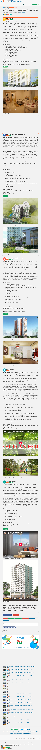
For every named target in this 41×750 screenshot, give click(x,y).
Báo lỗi (16, 7)
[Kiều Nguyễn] (3, 7)
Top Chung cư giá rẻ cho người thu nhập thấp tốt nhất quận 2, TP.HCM (19, 693)
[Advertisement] (20, 124)
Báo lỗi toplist (15, 615)
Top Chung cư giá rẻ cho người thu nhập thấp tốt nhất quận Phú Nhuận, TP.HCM (21, 666)
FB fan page (23, 738)
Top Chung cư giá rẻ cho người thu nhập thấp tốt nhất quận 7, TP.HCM (19, 690)
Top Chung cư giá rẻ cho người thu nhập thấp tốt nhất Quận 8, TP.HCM (19, 679)
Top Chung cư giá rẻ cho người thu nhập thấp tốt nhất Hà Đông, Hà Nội (19, 702)
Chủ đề (34, 738)
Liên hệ (38, 738)
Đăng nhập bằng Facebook (10, 627)
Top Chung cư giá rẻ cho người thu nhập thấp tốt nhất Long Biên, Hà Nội (19, 696)
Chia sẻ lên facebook (7, 615)
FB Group (18, 738)
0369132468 (7, 743)
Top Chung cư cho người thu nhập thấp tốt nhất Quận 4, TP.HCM (18, 722)
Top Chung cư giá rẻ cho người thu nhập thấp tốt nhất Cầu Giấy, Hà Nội (19, 705)
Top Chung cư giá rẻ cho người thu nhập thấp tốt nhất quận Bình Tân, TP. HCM (20, 669)
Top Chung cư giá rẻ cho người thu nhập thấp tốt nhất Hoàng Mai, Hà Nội (19, 699)
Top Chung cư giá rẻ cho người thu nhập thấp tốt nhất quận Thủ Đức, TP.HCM (20, 672)
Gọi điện (5, 66)
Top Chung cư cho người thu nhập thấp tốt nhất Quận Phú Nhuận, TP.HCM (20, 712)
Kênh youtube (29, 738)
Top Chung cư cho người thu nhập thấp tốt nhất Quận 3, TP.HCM (18, 719)
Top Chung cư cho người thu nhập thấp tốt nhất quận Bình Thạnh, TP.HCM (20, 709)
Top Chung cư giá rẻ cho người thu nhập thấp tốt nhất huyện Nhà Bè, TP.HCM (20, 675)
